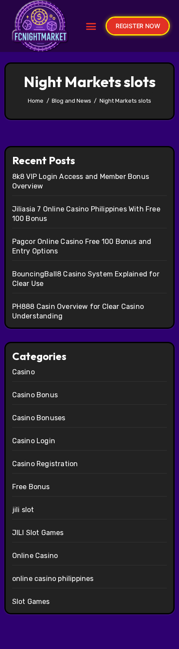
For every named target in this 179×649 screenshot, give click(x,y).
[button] (91, 26)
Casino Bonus (35, 395)
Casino (23, 372)
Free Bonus (31, 487)
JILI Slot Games (38, 533)
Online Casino (35, 556)
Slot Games (31, 601)
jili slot (23, 510)
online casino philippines (53, 578)
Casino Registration (45, 464)
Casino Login (33, 441)
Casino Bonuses (39, 418)
